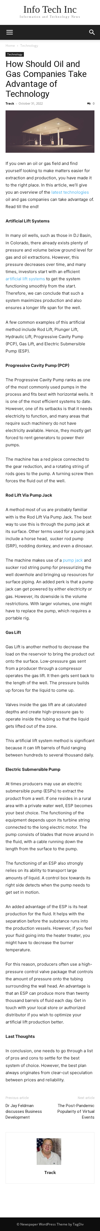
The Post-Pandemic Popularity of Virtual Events (76, 1111)
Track (10, 103)
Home (10, 45)
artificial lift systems (25, 278)
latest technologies (70, 192)
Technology (29, 45)
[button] (9, 32)
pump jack (73, 560)
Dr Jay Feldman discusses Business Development (24, 1111)
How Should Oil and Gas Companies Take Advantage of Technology (46, 79)
